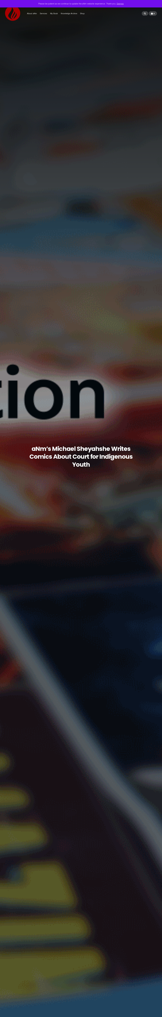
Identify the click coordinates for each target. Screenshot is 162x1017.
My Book (54, 13)
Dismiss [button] (120, 4)
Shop (82, 13)
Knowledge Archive (69, 13)
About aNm (32, 13)
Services (43, 13)
